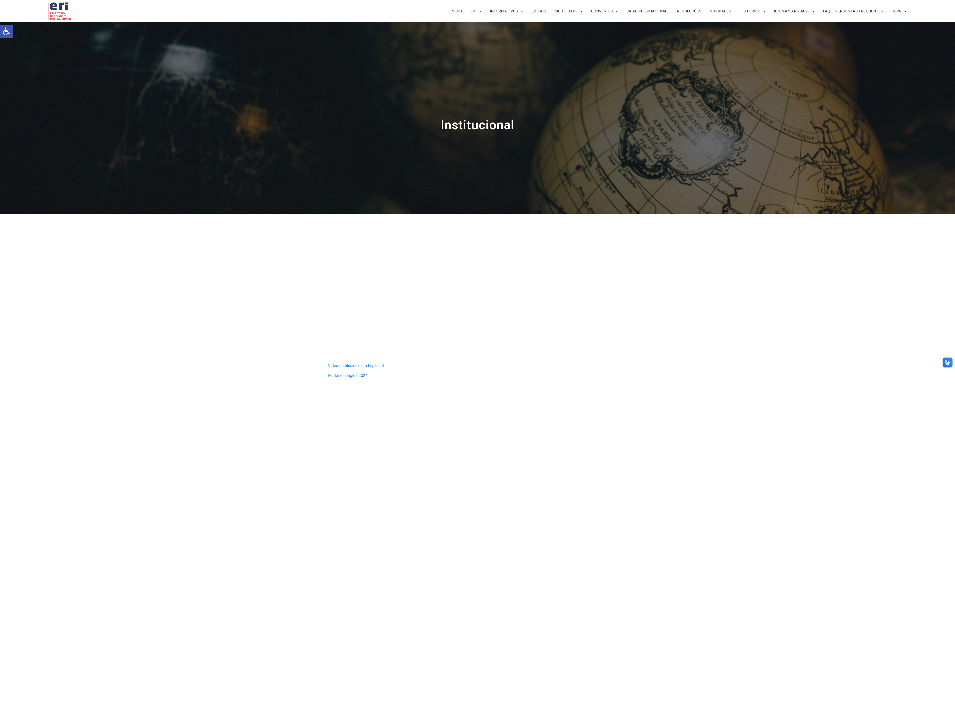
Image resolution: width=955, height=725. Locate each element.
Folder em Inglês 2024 (348, 375)
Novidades (720, 11)
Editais (539, 11)
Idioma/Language (792, 11)
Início (456, 11)
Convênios (602, 11)
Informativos (504, 11)
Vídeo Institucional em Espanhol (356, 365)
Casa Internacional (647, 11)
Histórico (750, 11)
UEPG (897, 11)
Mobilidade (566, 11)
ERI (474, 11)
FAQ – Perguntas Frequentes (853, 11)
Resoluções (689, 11)
